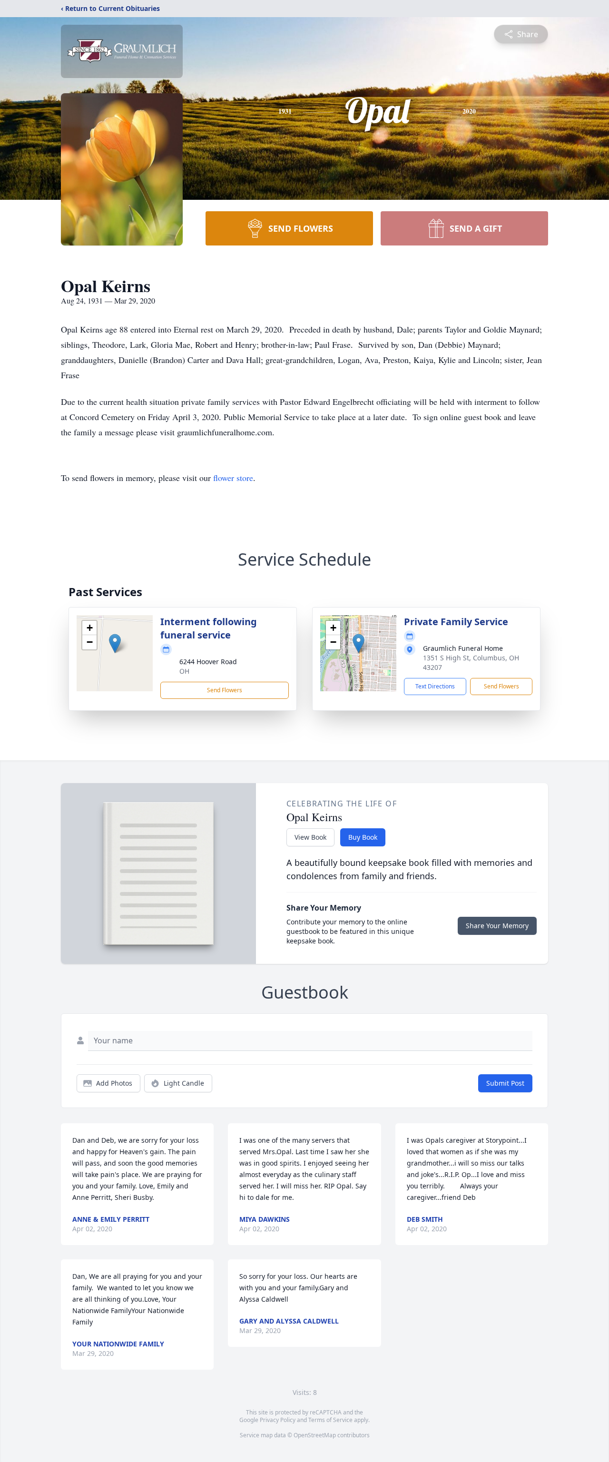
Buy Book (362, 837)
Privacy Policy (277, 1420)
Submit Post (505, 1083)
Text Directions (435, 686)
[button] (115, 643)
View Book (310, 837)
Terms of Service (330, 1420)
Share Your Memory (497, 925)
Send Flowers (224, 690)
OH (184, 671)
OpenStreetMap (315, 1435)
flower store (233, 477)
